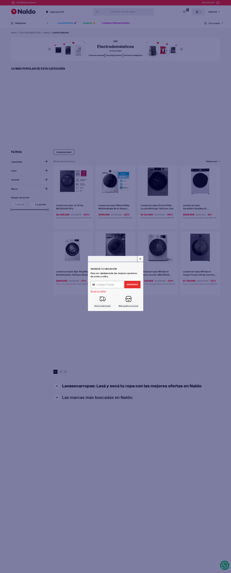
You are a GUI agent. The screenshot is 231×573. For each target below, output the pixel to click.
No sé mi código (98, 291)
